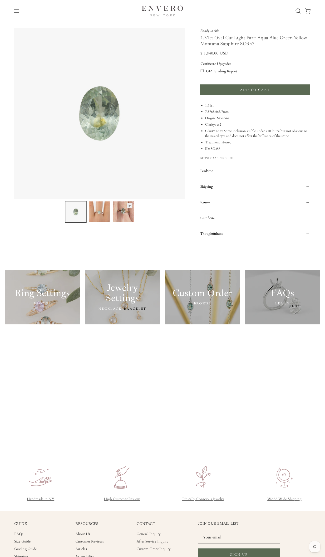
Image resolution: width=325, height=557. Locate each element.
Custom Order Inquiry (154, 548)
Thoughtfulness (211, 233)
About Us (82, 534)
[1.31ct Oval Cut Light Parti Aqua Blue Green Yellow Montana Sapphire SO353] (76, 212)
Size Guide (22, 541)
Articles (81, 548)
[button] (298, 11)
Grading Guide (25, 548)
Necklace (110, 309)
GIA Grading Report (221, 71)
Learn (282, 303)
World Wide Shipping (284, 499)
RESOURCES (86, 524)
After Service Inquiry (152, 541)
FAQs (18, 534)
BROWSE (42, 303)
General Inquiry (149, 534)
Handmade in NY (40, 499)
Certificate (207, 218)
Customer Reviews (89, 541)
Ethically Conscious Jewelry (203, 499)
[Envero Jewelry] (162, 11)
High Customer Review (122, 499)
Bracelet (135, 309)
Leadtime (206, 171)
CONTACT (146, 524)
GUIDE (20, 524)
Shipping (206, 186)
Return (205, 202)
